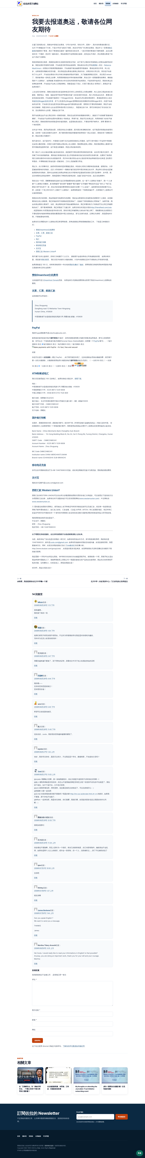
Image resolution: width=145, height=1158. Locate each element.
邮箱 (34, 1020)
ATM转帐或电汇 (40, 373)
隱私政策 (101, 1122)
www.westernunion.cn (41, 502)
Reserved (52, 1148)
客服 (139, 1153)
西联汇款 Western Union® (46, 251)
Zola (39, 771)
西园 (39, 628)
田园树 (40, 676)
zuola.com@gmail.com (59, 542)
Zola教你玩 (70, 545)
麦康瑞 (94, 65)
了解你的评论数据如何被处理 (74, 1046)
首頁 (95, 3)
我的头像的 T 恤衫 (76, 265)
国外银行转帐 (41, 242)
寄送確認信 (121, 1117)
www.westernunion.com (89, 498)
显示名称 (36, 1010)
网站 (33, 1030)
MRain (40, 602)
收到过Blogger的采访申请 (43, 101)
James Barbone (44, 910)
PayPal (38, 236)
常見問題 (124, 3)
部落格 (108, 3)
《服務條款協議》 (49, 1145)
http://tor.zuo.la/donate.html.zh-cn (83, 794)
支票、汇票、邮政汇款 (44, 233)
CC (26, 1148)
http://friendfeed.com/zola (101, 207)
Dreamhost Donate (51, 280)
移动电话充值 (41, 245)
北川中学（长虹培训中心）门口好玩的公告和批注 (109, 580)
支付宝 (38, 248)
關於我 (101, 3)
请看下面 (78, 379)
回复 (35, 618)
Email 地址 (79, 1112)
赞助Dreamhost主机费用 (45, 230)
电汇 (37, 239)
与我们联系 (44, 260)
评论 (34, 979)
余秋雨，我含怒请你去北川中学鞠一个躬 (32, 580)
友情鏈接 (115, 3)
